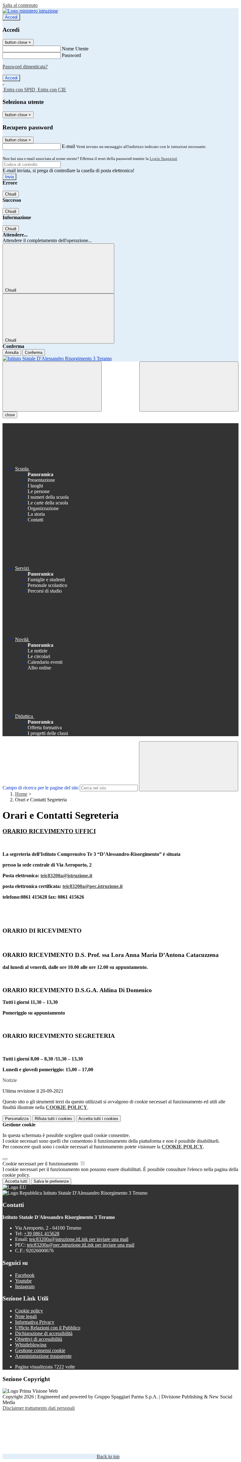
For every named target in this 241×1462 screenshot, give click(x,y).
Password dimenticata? (25, 66)
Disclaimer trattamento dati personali (39, 1408)
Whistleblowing (30, 1344)
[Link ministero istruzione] (30, 11)
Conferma (33, 352)
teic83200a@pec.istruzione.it (92, 886)
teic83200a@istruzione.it (66, 875)
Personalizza (17, 1118)
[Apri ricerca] (188, 386)
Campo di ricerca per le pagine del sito (40, 787)
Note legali (26, 1316)
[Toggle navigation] (52, 386)
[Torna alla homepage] (120, 358)
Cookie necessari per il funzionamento (41, 1163)
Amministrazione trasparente (43, 1356)
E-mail (68, 146)
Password (71, 55)
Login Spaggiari (163, 158)
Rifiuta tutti (53, 1118)
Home (21, 794)
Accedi (11, 17)
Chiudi (10, 194)
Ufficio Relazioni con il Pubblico (47, 1327)
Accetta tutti (98, 1118)
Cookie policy (29, 1310)
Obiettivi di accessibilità (38, 1339)
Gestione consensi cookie (40, 1350)
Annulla (12, 352)
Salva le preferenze (51, 1181)
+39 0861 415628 (41, 1233)
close (10, 414)
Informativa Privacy (34, 1322)
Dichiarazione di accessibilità (43, 1333)
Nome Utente (75, 48)
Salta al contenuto (20, 5)
